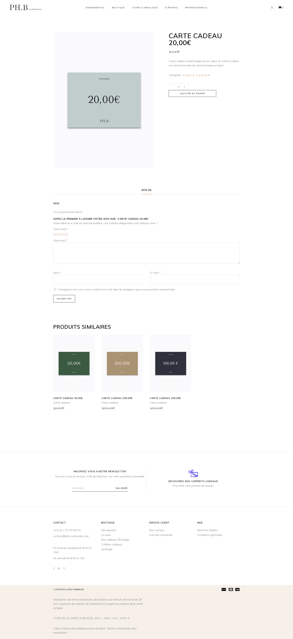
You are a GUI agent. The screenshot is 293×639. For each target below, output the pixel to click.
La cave (106, 535)
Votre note (60, 229)
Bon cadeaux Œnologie (115, 539)
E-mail (155, 272)
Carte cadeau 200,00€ (117, 398)
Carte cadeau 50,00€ (68, 398)
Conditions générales (209, 535)
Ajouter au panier (192, 93)
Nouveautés (108, 530)
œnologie (106, 549)
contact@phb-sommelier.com (71, 536)
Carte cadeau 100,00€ (165, 398)
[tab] (146, 190)
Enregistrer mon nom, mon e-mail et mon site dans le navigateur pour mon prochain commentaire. (116, 289)
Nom (57, 272)
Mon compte (156, 530)
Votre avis (60, 240)
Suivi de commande (160, 535)
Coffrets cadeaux (111, 544)
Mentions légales (207, 530)
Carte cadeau (196, 75)
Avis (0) (146, 190)
